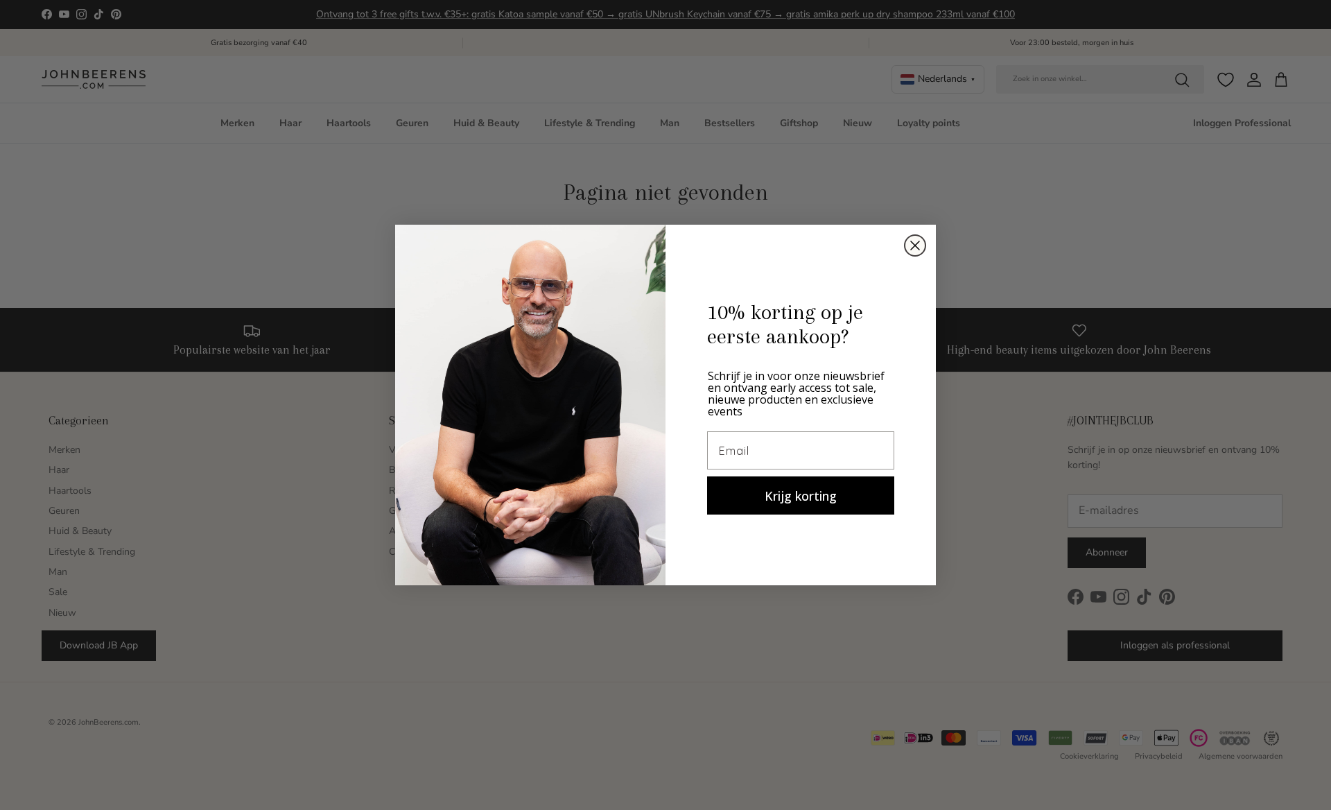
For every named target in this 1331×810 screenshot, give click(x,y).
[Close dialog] (915, 245)
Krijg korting (801, 496)
